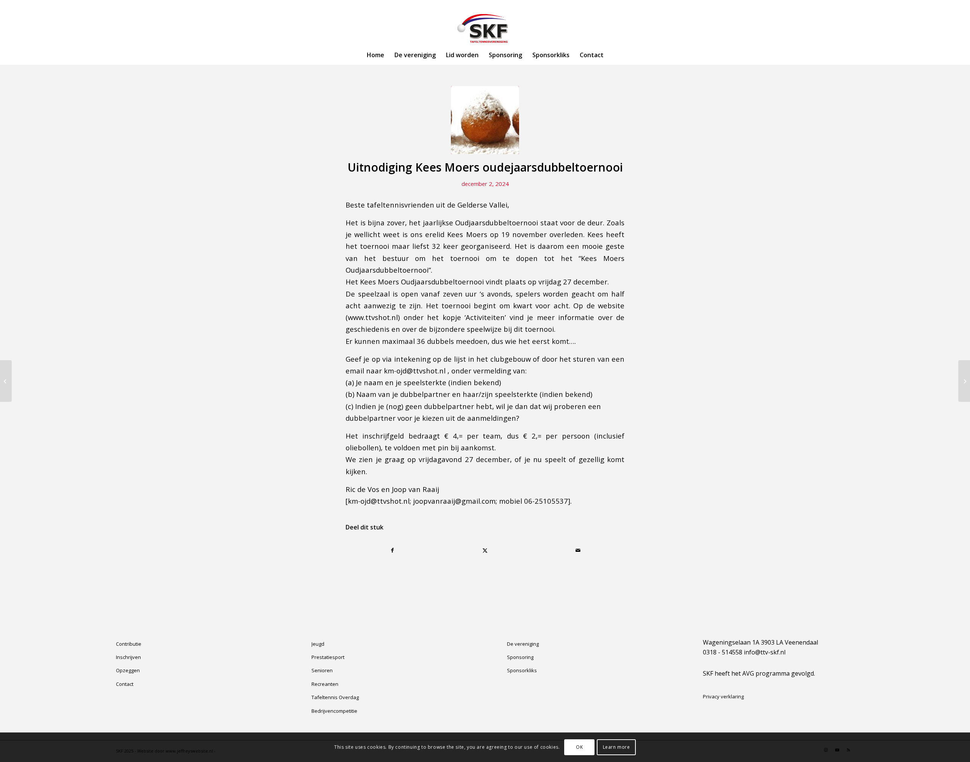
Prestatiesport (327, 657)
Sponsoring (520, 657)
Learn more (616, 747)
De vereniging (523, 643)
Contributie (128, 643)
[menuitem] (375, 54)
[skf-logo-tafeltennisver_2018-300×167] (485, 28)
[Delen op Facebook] (392, 550)
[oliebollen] (485, 120)
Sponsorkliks (522, 670)
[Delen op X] (485, 550)
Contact (124, 684)
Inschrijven (128, 657)
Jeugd (317, 643)
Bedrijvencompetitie (334, 710)
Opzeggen (128, 670)
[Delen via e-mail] (578, 550)
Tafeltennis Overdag (335, 697)
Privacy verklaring (723, 696)
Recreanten (324, 684)
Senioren (322, 670)
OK (579, 747)
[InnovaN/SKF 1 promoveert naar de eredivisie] (6, 381)
